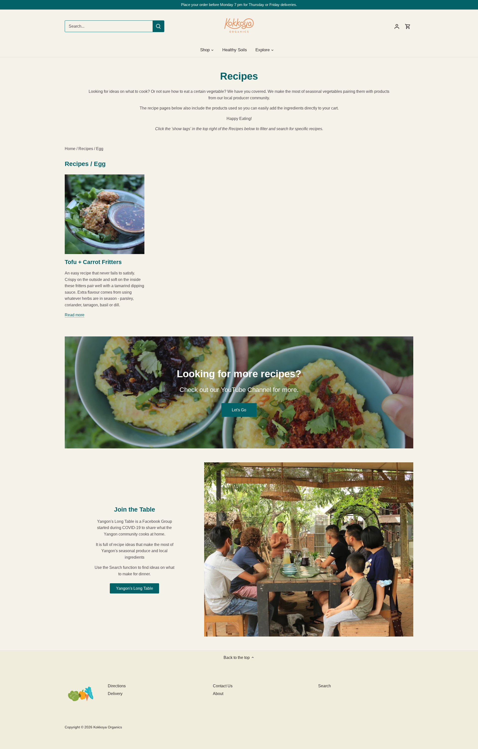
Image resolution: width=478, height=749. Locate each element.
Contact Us (223, 686)
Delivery (115, 694)
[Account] (396, 26)
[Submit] (158, 26)
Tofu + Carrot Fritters (93, 262)
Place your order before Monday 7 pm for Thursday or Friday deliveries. (239, 4)
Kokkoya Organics (107, 727)
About (218, 694)
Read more (74, 315)
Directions (117, 686)
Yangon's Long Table (134, 588)
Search (324, 686)
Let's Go (239, 410)
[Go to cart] (408, 26)
